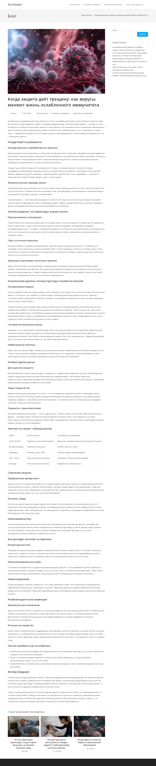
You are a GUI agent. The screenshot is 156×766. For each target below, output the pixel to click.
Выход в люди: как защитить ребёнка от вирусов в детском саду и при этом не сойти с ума (129, 61)
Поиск (114, 30)
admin (13, 113)
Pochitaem (15, 4)
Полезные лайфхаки (60, 113)
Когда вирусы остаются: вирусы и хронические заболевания (89, 742)
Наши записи (42, 113)
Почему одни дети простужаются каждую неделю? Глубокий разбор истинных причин (56, 743)
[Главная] (78, 15)
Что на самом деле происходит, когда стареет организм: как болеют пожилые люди (23, 743)
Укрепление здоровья (83, 113)
